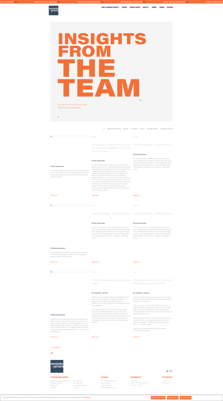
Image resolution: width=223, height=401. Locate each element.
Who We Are (55, 385)
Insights (124, 7)
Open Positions (106, 385)
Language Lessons (152, 128)
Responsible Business (114, 128)
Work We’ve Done (56, 383)
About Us (145, 7)
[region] (111, 398)
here (8, 2)
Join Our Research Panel (109, 381)
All (104, 128)
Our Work (170, 7)
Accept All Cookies (186, 397)
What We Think (78, 383)
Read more (54, 195)
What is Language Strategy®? (110, 7)
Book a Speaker (106, 383)
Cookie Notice (87, 397)
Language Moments (166, 128)
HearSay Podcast (135, 7)
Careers (161, 7)
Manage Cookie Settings (158, 397)
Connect (154, 7)
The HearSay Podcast (80, 385)
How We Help (77, 381)
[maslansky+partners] (64, 9)
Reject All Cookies (172, 397)
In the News (134, 128)
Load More (56, 347)
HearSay (125, 128)
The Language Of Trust (108, 387)
